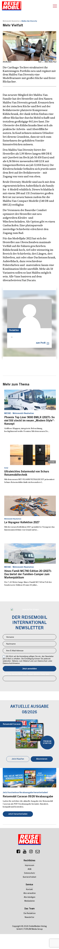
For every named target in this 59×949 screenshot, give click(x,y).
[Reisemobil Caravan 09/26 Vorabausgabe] (29, 778)
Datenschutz (29, 873)
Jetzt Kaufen (18, 759)
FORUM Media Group (33, 929)
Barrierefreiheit (29, 877)
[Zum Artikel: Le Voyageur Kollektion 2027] (30, 506)
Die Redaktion (30, 913)
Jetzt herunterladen (17, 814)
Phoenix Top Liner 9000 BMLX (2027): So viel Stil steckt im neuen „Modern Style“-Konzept (29, 421)
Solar (6, 468)
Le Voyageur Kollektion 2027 (21, 522)
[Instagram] (31, 852)
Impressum (29, 866)
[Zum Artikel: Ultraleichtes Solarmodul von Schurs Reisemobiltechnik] (30, 455)
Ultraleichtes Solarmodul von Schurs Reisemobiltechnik (26, 473)
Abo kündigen (29, 897)
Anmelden (29, 668)
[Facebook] (18, 852)
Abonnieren (41, 759)
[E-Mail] (38, 852)
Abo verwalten (29, 893)
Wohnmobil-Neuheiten (11, 21)
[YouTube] (24, 852)
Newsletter (29, 917)
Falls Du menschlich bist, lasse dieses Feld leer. (26, 674)
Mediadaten (29, 901)
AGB (29, 869)
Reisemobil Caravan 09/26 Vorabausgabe (28, 796)
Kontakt (29, 890)
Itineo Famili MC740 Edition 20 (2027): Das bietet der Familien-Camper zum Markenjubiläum (28, 574)
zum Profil (40, 343)
